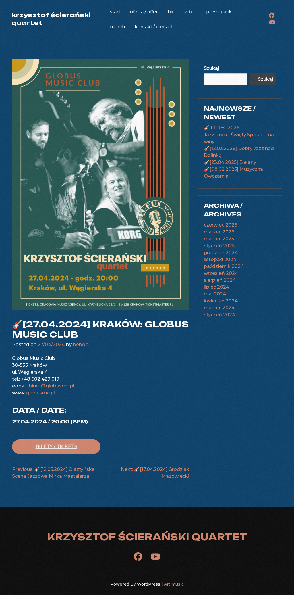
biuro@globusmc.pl (51, 386)
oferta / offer (144, 11)
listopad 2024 (220, 259)
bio (171, 11)
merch (117, 26)
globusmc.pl (40, 393)
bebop (80, 344)
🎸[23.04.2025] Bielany (230, 162)
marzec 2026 (219, 232)
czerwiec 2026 (220, 225)
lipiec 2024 (216, 287)
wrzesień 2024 (221, 273)
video (190, 11)
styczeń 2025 (219, 245)
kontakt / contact (154, 26)
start (115, 11)
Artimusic (174, 584)
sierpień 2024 (220, 280)
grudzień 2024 (221, 252)
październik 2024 (224, 266)
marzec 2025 (219, 238)
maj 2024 (215, 294)
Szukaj (211, 68)
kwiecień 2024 (221, 301)
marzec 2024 (219, 307)
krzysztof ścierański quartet (147, 537)
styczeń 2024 (219, 314)
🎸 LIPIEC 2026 (221, 127)
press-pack (219, 11)
